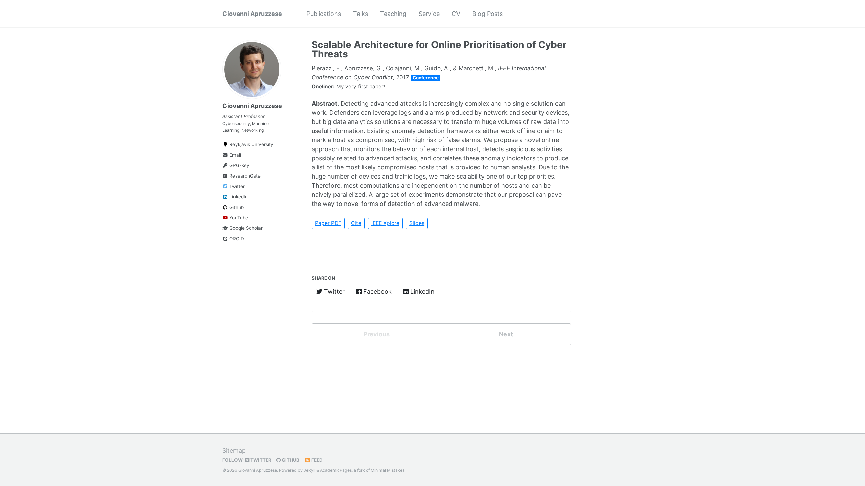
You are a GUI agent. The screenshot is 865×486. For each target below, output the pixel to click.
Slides (416, 223)
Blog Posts (487, 13)
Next (506, 334)
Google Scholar (245, 228)
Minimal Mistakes (387, 470)
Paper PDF (328, 223)
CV (456, 13)
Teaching (393, 13)
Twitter (236, 186)
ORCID (236, 238)
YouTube (238, 217)
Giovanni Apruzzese (252, 13)
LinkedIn (238, 196)
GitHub (290, 460)
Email (234, 155)
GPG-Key (238, 165)
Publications (323, 13)
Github (236, 207)
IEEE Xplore (385, 223)
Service (429, 13)
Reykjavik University (250, 144)
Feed (316, 460)
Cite (356, 223)
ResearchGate (244, 176)
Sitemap (234, 450)
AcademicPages (336, 470)
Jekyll (309, 470)
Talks (360, 13)
